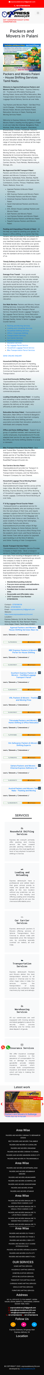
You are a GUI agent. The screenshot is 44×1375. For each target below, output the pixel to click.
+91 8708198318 (22, 6)
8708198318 (17, 604)
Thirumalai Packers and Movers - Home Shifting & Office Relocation (24, 721)
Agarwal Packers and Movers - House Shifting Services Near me (23, 628)
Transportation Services (16, 336)
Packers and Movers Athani (22, 1188)
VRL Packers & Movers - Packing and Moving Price (23, 699)
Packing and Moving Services (18, 326)
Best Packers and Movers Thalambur (23, 1141)
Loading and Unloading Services (19, 328)
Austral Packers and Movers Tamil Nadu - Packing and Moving (24, 789)
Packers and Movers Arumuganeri (22, 1177)
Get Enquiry (38, 1099)
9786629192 (13, 757)
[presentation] (42, 1103)
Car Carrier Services (15, 338)
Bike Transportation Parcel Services (21, 350)
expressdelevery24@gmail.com (22, 609)
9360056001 (13, 665)
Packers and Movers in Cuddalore (23, 1145)
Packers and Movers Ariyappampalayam (22, 1168)
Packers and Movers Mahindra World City (23, 1155)
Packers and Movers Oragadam (23, 1148)
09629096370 (13, 803)
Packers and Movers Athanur (22, 1191)
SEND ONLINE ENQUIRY (12, 356)
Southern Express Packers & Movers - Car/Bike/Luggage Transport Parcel (23, 675)
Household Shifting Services (18, 331)
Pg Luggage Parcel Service (17, 345)
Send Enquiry (32, 642)
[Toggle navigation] (38, 13)
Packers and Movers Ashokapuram (22, 1184)
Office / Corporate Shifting (17, 333)
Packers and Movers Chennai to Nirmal (23, 1152)
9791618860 (13, 735)
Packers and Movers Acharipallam (22, 1181)
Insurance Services (14, 343)
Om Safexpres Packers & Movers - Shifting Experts (23, 744)
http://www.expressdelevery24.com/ (19, 614)
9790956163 (13, 642)
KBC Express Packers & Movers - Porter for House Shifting (23, 651)
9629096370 (13, 689)
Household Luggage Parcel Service (20, 348)
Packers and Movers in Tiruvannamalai (23, 1158)
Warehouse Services (15, 340)
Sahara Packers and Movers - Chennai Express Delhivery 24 (23, 767)
